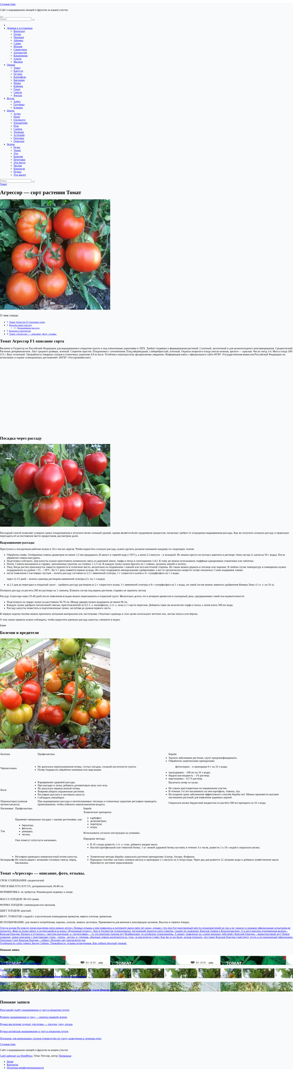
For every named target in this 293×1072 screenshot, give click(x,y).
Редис (17, 147)
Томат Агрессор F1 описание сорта (27, 322)
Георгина (19, 141)
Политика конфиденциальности (25, 1067)
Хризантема (20, 122)
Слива (17, 43)
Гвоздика (19, 138)
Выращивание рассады (28, 328)
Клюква (18, 107)
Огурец (18, 73)
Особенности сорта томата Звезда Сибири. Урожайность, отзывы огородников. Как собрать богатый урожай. (63, 943)
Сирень (18, 129)
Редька (17, 171)
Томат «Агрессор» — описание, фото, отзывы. (33, 334)
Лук (16, 153)
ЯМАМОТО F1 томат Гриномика (20, 963)
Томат (17, 67)
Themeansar (64, 1055)
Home (10, 1061)
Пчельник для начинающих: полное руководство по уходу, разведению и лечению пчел (50, 1038)
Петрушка (19, 159)
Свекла (18, 92)
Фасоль (18, 95)
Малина (18, 61)
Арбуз (17, 101)
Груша (17, 34)
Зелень (11, 144)
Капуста (18, 70)
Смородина (20, 49)
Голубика (19, 104)
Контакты (12, 1064)
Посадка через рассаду (20, 325)
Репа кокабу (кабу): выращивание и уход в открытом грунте (34, 1010)
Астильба (19, 135)
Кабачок (18, 86)
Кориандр (19, 168)
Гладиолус (20, 119)
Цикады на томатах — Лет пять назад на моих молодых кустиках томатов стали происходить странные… (65, 989)
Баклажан (19, 80)
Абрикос (18, 40)
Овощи (11, 64)
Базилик (18, 156)
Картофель (20, 77)
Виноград (19, 31)
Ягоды (10, 98)
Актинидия (20, 52)
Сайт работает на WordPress (16, 1055)
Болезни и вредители (20, 331)
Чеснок (18, 165)
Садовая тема (7, 4)
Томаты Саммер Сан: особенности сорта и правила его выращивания (43, 976)
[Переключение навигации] (1, 16)
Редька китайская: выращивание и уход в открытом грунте (34, 1031)
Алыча (17, 58)
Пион (17, 116)
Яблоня (18, 46)
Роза (16, 125)
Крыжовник (21, 55)
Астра (17, 113)
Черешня (19, 37)
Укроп (17, 150)
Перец (17, 83)
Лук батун (19, 162)
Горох (17, 89)
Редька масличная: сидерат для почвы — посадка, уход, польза (36, 1024)
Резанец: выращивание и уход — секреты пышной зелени (33, 1017)
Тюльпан (19, 132)
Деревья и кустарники (20, 28)
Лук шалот (20, 174)
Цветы (10, 110)
